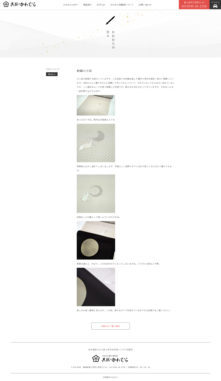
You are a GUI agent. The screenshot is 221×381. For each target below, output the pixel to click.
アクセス (215, 2)
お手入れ (101, 4)
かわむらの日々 (70, 4)
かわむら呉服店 (19, 5)
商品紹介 (87, 4)
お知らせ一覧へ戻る (110, 326)
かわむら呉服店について (122, 4)
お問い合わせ (145, 4)
